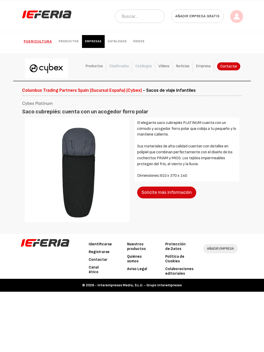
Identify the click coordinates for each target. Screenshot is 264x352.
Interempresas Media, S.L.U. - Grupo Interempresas (139, 285)
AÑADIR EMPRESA (220, 248)
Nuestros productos (136, 246)
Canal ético (94, 269)
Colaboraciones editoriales (179, 271)
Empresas (93, 41)
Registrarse (99, 251)
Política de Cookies (174, 259)
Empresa (203, 66)
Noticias (182, 66)
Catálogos (117, 41)
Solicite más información (167, 192)
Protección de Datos (175, 246)
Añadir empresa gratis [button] (197, 16)
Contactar (228, 66)
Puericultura (38, 41)
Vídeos (139, 41)
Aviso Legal (137, 268)
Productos (69, 41)
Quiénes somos (134, 259)
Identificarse (100, 244)
